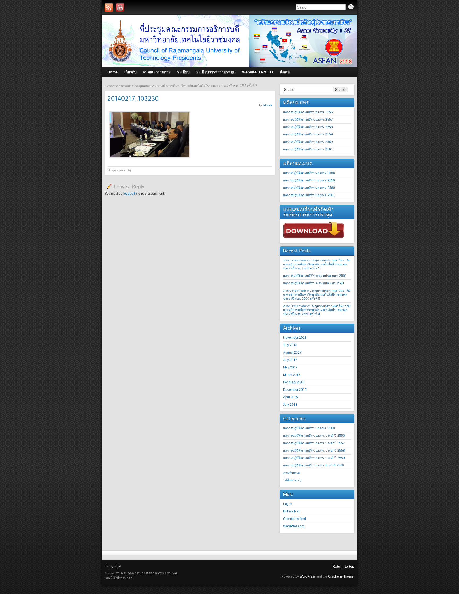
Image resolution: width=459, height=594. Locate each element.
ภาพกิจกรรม (291, 473)
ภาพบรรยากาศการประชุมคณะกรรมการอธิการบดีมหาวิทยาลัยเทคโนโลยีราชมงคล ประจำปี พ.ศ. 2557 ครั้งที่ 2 (182, 86)
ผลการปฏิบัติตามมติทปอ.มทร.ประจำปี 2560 (313, 465)
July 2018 (290, 345)
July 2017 (290, 360)
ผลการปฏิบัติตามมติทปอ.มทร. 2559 (308, 134)
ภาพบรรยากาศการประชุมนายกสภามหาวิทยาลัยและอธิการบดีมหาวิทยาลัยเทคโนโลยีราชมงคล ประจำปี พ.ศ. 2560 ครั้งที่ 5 (316, 294)
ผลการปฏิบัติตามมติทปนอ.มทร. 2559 (309, 180)
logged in (130, 194)
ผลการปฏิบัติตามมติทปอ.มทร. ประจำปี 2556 (314, 436)
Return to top (343, 566)
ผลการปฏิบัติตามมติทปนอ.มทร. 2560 (309, 188)
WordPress (308, 576)
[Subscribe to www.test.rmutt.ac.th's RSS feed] (109, 7)
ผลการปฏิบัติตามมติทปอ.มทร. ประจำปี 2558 (314, 450)
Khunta (267, 105)
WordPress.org (294, 526)
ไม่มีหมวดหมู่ (292, 480)
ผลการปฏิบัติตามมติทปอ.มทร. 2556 (308, 112)
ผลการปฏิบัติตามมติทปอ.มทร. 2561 (308, 149)
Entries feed (291, 511)
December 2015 (295, 390)
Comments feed (294, 519)
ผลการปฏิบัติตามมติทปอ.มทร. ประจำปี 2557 (314, 443)
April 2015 (290, 397)
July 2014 (290, 404)
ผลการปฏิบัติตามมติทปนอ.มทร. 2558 (309, 173)
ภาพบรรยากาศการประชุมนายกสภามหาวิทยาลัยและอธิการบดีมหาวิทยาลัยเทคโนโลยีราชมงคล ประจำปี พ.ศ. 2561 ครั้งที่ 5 (316, 264)
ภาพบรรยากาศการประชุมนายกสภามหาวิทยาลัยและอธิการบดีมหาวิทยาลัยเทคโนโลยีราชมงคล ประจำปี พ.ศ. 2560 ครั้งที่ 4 (316, 310)
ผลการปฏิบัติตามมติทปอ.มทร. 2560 (308, 142)
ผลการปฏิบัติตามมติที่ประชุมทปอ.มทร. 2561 (314, 283)
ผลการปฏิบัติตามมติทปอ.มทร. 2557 (308, 119)
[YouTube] (120, 7)
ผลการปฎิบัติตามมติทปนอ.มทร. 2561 (309, 195)
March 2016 (291, 375)
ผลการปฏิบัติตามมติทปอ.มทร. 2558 (308, 127)
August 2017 (292, 352)
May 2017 (290, 367)
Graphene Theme (341, 576)
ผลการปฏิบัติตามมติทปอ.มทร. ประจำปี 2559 (314, 458)
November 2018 (295, 338)
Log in (287, 504)
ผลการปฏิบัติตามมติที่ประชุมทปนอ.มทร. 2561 (315, 276)
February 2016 (293, 382)
